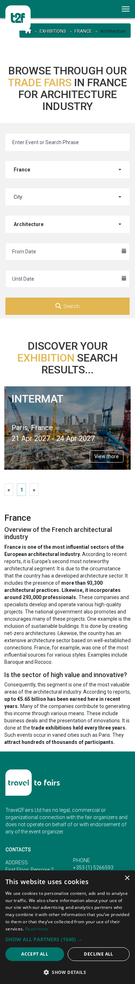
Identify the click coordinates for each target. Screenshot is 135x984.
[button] (67, 939)
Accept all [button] (34, 954)
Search (71, 306)
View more (106, 456)
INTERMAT (37, 398)
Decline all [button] (98, 954)
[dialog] (67, 927)
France (83, 31)
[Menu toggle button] (126, 9)
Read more (36, 929)
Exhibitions (53, 31)
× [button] (127, 878)
